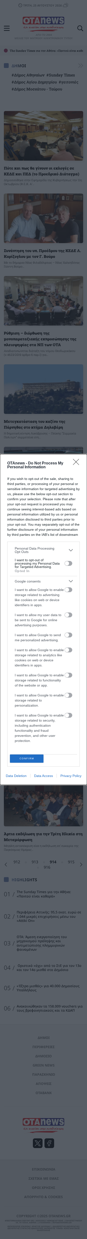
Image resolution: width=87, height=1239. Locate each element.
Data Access (43, 776)
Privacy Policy (70, 776)
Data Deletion (16, 776)
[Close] (77, 463)
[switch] (68, 563)
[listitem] (43, 550)
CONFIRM (27, 758)
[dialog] (43, 619)
